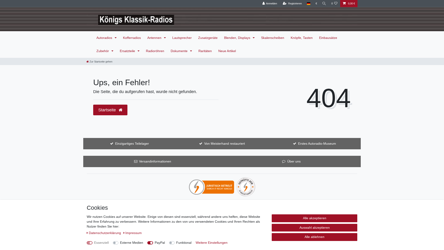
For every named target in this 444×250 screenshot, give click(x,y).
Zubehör (103, 51)
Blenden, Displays (237, 38)
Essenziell (101, 242)
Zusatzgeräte (208, 38)
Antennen (154, 38)
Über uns (294, 161)
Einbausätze (328, 38)
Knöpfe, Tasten (302, 38)
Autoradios (104, 38)
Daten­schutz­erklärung (105, 233)
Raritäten (205, 51)
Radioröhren (155, 51)
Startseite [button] (107, 110)
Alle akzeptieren (314, 218)
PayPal (160, 242)
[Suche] (324, 3)
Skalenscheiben (272, 38)
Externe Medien (131, 242)
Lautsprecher (182, 38)
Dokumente (179, 51)
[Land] (308, 3)
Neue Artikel (227, 51)
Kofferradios (132, 38)
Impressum (133, 233)
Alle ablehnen (314, 237)
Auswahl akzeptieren (314, 227)
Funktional (183, 242)
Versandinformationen (155, 161)
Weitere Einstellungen (212, 242)
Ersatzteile (128, 51)
